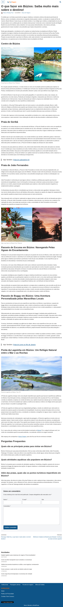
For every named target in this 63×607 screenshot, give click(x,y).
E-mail (25, 499)
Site (43, 499)
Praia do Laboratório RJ (21, 160)
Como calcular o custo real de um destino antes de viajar (16, 569)
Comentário (7, 506)
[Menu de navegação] (3, 2)
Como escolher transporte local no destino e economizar (16, 559)
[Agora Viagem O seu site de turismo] (11, 2)
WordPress (36, 605)
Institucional (4, 584)
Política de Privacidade (7, 593)
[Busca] (60, 2)
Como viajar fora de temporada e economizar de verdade (16, 573)
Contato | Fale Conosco (7, 596)
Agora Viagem (22, 436)
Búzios (39, 430)
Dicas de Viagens (26, 12)
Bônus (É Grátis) (39, 584)
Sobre (2, 591)
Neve (25, 605)
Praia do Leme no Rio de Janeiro (24, 344)
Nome (5, 499)
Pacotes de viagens (28, 584)
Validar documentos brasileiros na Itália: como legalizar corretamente (20, 564)
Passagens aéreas (15, 584)
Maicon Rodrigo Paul (8, 12)
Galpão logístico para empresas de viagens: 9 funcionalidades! (18, 555)
